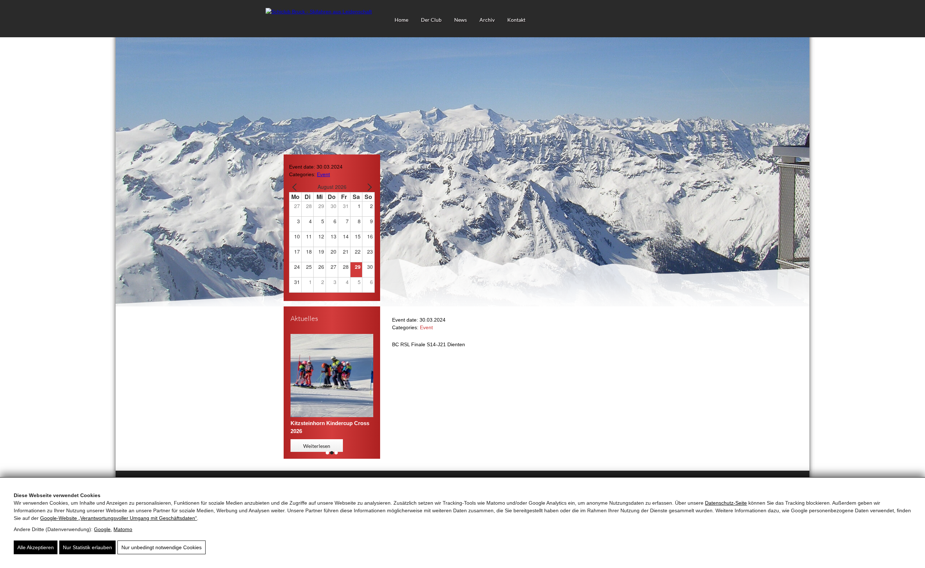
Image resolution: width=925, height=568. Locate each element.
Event (323, 174)
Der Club (431, 20)
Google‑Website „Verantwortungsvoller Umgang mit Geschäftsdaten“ (118, 518)
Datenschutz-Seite (726, 503)
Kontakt (516, 20)
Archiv (487, 20)
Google (102, 529)
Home (401, 20)
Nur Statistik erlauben (87, 547)
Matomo (122, 529)
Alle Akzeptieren (35, 547)
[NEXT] (368, 187)
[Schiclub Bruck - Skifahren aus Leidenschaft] (319, 11)
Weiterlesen (316, 446)
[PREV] (296, 187)
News (460, 20)
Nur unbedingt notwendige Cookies (161, 547)
